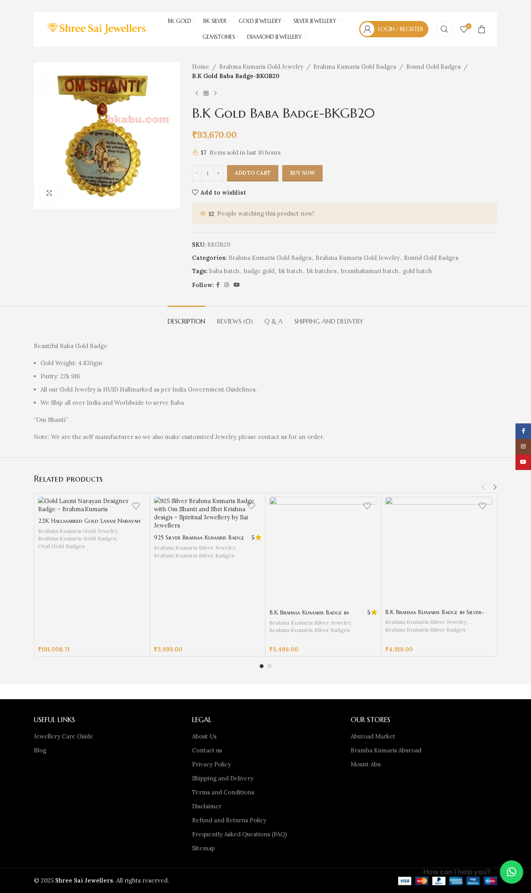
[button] (483, 487)
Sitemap (203, 848)
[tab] (186, 317)
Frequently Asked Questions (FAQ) (239, 834)
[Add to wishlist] (136, 505)
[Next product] (215, 93)
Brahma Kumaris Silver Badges (194, 555)
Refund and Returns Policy (229, 820)
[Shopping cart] (481, 29)
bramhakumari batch (369, 271)
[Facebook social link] (218, 285)
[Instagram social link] (226, 285)
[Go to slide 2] (269, 666)
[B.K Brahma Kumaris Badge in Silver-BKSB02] (323, 550)
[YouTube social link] (236, 285)
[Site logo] (97, 28)
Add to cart (253, 173)
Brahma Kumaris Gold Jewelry (261, 66)
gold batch (417, 271)
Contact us (207, 750)
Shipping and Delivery (222, 778)
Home (200, 66)
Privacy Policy (211, 764)
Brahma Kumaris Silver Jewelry (195, 547)
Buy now (302, 173)
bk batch (290, 271)
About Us (204, 736)
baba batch (224, 271)
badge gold (259, 271)
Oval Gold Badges (61, 546)
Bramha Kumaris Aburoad (386, 750)
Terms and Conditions (223, 792)
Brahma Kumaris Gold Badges (354, 66)
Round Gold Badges (433, 66)
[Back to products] (206, 93)
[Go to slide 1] (262, 666)
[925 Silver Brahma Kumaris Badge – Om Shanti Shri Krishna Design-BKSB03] (208, 513)
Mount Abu (366, 764)
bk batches (322, 271)
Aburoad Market (373, 736)
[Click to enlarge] (49, 193)
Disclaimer (207, 806)
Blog (40, 750)
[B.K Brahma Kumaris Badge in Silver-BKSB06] (439, 550)
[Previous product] (196, 93)
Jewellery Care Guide (63, 736)
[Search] (444, 29)
